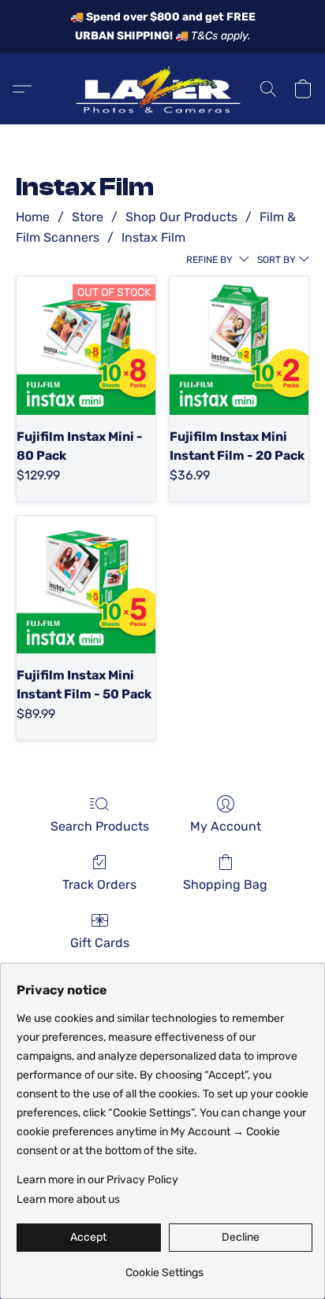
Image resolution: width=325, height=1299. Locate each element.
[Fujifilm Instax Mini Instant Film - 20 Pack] (239, 345)
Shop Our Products (181, 216)
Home (33, 216)
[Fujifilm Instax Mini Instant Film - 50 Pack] (86, 585)
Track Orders (99, 884)
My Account (225, 826)
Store (87, 216)
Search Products (99, 826)
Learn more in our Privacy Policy (97, 1179)
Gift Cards (99, 942)
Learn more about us (68, 1199)
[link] (164, 1267)
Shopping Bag (225, 884)
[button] (162, 89)
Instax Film (153, 237)
